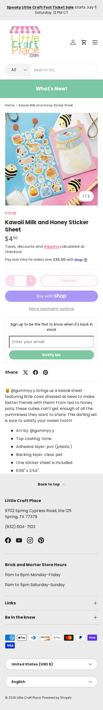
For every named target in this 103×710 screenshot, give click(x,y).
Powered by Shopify (57, 697)
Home (9, 105)
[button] (84, 42)
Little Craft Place (29, 697)
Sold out (69, 280)
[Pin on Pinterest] (45, 372)
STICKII (10, 213)
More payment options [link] (51, 309)
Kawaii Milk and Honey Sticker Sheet (46, 105)
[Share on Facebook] (35, 372)
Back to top (49, 484)
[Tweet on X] (25, 372)
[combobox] (51, 70)
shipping (51, 246)
